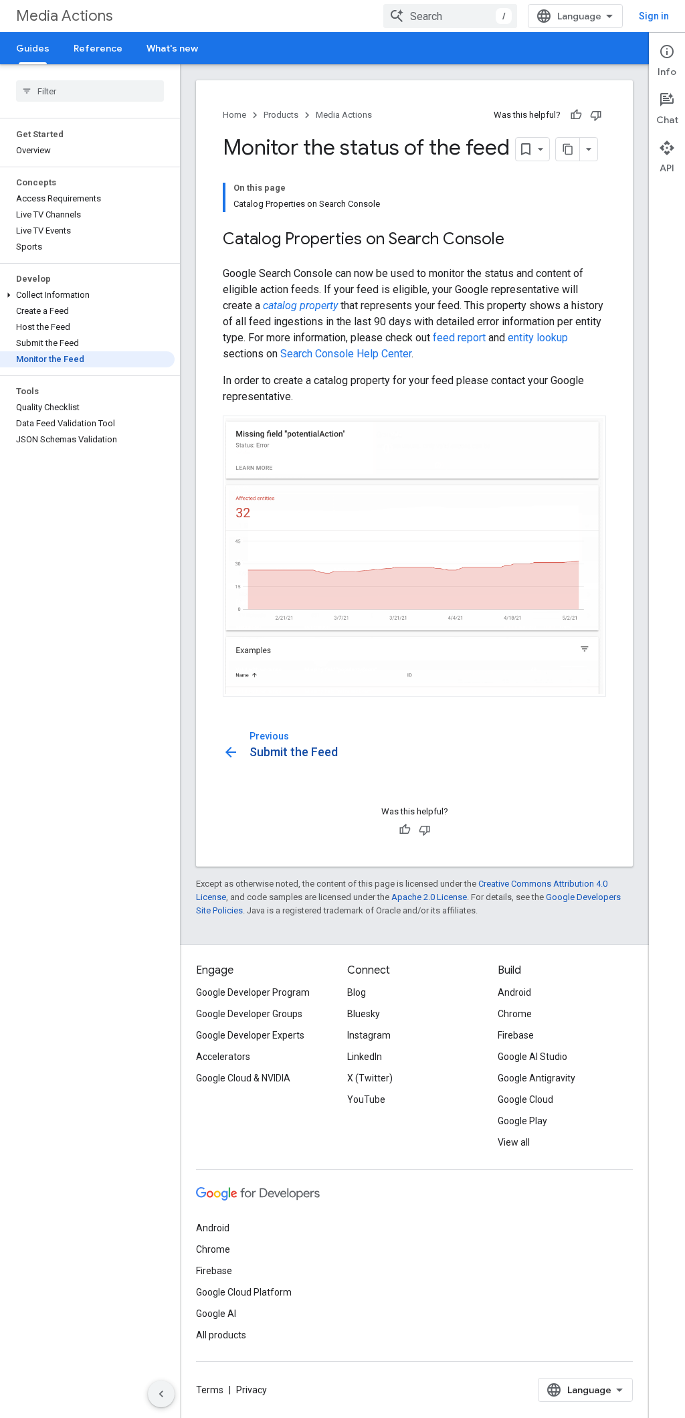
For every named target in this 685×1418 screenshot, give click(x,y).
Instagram (369, 1035)
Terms (209, 1390)
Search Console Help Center (345, 353)
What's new (172, 48)
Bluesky (363, 1013)
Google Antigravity (536, 1078)
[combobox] (450, 16)
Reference (98, 48)
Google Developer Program (253, 992)
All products (221, 1335)
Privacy (251, 1390)
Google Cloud (525, 1099)
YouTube (366, 1099)
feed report (459, 337)
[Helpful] (576, 115)
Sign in (654, 16)
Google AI (216, 1313)
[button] (87, 295)
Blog (356, 992)
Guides (33, 48)
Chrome (515, 1013)
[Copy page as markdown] (568, 149)
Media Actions (64, 16)
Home (234, 115)
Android (514, 992)
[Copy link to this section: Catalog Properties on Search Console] (517, 240)
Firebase (516, 1035)
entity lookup (538, 337)
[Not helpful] (596, 115)
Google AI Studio (532, 1056)
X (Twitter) (370, 1078)
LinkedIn (364, 1056)
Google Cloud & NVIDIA (243, 1078)
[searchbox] (90, 91)
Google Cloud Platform (244, 1292)
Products (281, 115)
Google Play (522, 1121)
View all (514, 1142)
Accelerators (223, 1056)
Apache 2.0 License (429, 897)
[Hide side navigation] (161, 1394)
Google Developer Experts (250, 1035)
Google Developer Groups (249, 1013)
